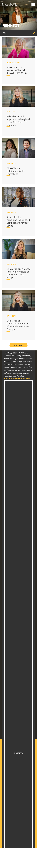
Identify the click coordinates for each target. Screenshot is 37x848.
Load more (18, 345)
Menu (33, 4)
